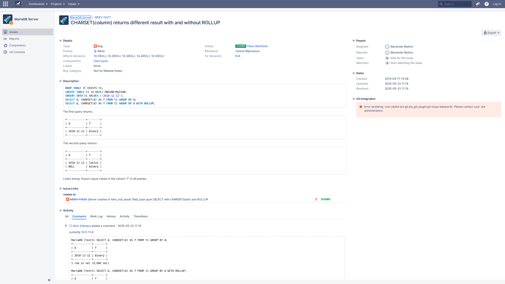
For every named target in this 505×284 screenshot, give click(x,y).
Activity (125, 216)
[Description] (60, 81)
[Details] (60, 40)
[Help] (486, 4)
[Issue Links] (60, 188)
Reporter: (362, 52)
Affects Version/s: (74, 56)
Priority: (68, 51)
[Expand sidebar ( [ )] (49, 280)
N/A (237, 56)
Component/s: (72, 61)
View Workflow (257, 46)
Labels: (67, 65)
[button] (5, 4)
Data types (101, 61)
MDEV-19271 (103, 17)
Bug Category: (72, 70)
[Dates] (353, 73)
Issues (72, 4)
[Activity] (60, 210)
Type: (66, 46)
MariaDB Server (26, 19)
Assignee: (362, 46)
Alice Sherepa (82, 225)
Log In (497, 4)
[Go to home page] (18, 4)
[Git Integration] (353, 98)
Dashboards (36, 4)
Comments (79, 216)
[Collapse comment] (65, 225)
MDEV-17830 (78, 199)
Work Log (96, 216)
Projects (56, 4)
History (111, 216)
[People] (353, 40)
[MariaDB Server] (7, 19)
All (66, 216)
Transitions (141, 216)
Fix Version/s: (213, 56)
